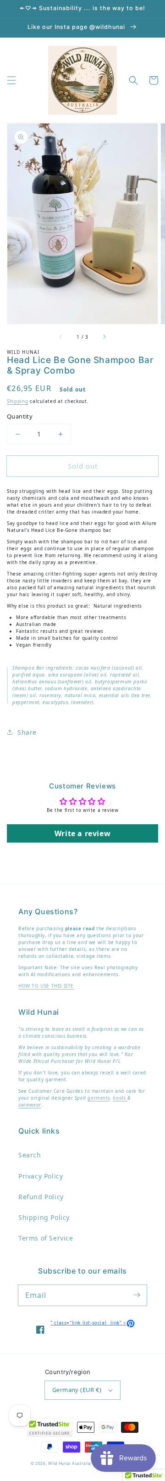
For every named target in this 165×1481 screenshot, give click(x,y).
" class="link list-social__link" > (92, 1322)
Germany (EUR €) (76, 1390)
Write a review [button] (82, 833)
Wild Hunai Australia (69, 1463)
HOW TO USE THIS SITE (46, 986)
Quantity (20, 416)
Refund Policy (41, 1196)
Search (29, 1155)
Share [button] (27, 732)
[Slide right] (104, 337)
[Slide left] (61, 337)
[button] (11, 80)
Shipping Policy (44, 1217)
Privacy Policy (40, 1176)
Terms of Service (45, 1238)
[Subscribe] (136, 1295)
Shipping (17, 401)
